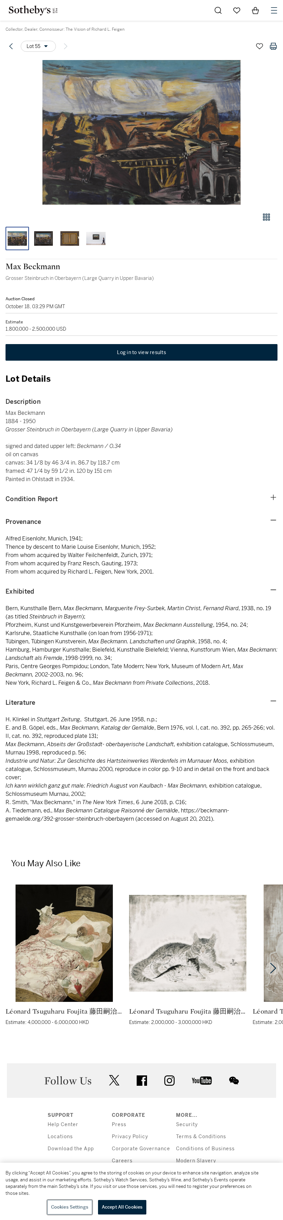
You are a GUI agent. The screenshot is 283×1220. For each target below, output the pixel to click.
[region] (141, 1191)
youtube (202, 1080)
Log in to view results (141, 352)
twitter (114, 1080)
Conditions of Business (205, 1149)
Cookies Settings (69, 1207)
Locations (60, 1137)
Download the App (71, 1149)
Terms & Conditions (201, 1137)
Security (187, 1125)
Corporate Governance (141, 1149)
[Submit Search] (218, 10)
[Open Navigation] (274, 10)
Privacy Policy (130, 1137)
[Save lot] (259, 46)
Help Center (63, 1125)
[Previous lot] (11, 46)
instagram (169, 1080)
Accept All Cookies (122, 1207)
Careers (122, 1161)
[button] (141, 132)
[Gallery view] (266, 217)
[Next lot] (65, 46)
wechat (234, 1080)
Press (119, 1125)
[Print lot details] (273, 46)
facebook (142, 1080)
